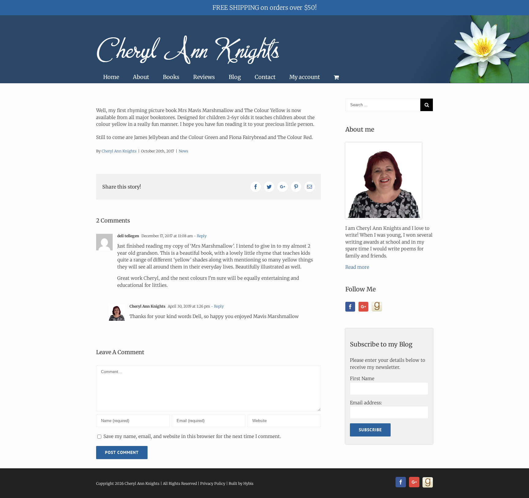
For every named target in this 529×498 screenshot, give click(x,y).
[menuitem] (111, 77)
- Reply (200, 236)
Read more (357, 267)
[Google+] (363, 307)
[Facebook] (350, 307)
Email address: (366, 403)
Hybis (248, 483)
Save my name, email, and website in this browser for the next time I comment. (192, 436)
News (183, 151)
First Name (362, 378)
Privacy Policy (212, 483)
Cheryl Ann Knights (119, 151)
